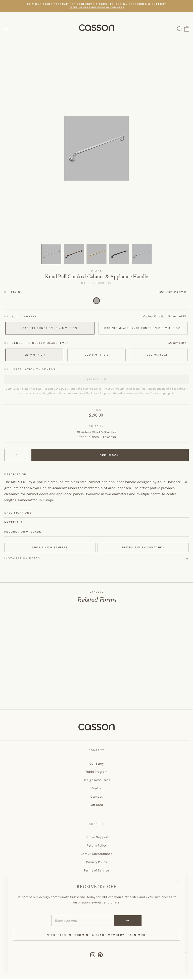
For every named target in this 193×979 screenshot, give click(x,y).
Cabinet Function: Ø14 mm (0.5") (49, 328)
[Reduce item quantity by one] (9, 455)
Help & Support (96, 837)
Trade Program (96, 771)
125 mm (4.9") (34, 354)
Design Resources (96, 780)
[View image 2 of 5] (74, 254)
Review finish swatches (143, 547)
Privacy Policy (96, 862)
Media (96, 788)
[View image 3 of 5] (96, 254)
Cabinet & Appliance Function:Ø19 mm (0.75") (143, 328)
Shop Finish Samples (50, 547)
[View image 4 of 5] (119, 254)
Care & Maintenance (96, 854)
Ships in (96, 426)
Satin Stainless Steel (96, 301)
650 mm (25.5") (159, 354)
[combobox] (96, 379)
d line (96, 270)
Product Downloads (22, 531)
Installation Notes (22, 558)
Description (15, 474)
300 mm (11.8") (97, 354)
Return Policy (96, 845)
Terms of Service (96, 870)
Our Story (96, 763)
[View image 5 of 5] (142, 254)
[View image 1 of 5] (51, 254)
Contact (96, 796)
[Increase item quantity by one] (25, 455)
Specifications (18, 512)
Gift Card (96, 805)
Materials (13, 522)
